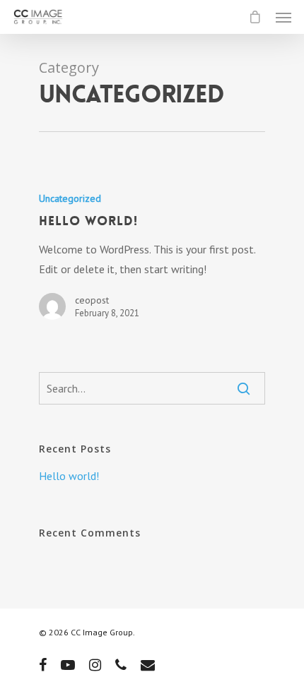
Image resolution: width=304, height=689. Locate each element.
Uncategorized (70, 198)
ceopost (92, 300)
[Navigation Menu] (283, 17)
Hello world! (69, 476)
